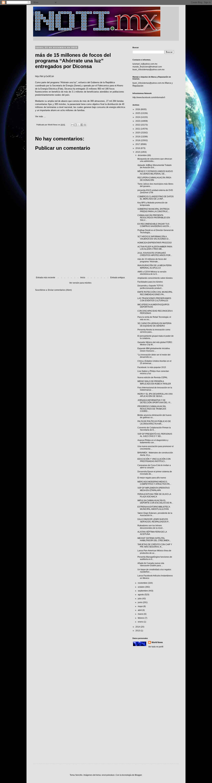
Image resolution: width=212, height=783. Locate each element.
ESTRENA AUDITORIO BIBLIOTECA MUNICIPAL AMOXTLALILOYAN (153, 508)
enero (141, 622)
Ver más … (40, 116)
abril (140, 610)
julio (140, 598)
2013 (138, 630)
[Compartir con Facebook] (81, 124)
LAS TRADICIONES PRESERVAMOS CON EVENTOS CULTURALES (154, 299)
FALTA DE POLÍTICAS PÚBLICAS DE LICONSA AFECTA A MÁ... (154, 422)
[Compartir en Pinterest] (85, 124)
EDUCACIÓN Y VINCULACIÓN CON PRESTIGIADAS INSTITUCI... (154, 460)
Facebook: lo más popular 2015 (151, 367)
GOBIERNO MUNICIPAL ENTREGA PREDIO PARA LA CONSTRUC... (153, 210)
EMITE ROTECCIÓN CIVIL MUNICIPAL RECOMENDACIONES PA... (155, 293)
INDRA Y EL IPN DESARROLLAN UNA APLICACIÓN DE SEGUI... (154, 395)
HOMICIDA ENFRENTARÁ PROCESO (154, 243)
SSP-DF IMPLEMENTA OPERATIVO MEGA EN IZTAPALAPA (153, 489)
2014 (138, 627)
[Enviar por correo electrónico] (72, 124)
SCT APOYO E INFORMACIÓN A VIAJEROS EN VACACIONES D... (153, 237)
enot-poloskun (108, 775)
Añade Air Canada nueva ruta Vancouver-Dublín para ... (150, 564)
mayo (140, 606)
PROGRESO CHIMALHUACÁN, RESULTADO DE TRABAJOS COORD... (151, 408)
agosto (141, 594)
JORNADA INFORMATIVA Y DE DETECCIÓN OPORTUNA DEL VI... (154, 401)
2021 (138, 129)
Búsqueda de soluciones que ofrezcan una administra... (154, 160)
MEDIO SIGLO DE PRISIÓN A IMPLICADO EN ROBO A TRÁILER (154, 382)
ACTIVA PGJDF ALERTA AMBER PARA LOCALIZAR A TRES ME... (154, 248)
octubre (141, 587)
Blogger (138, 775)
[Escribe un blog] (75, 124)
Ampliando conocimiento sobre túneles (155, 278)
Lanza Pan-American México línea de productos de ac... (154, 551)
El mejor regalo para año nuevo (151, 478)
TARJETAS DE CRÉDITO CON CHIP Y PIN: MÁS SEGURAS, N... (154, 545)
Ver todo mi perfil (155, 647)
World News (157, 642)
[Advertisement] (80, 249)
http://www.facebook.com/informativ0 (148, 97)
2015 (138, 152)
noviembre (143, 583)
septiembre (143, 591)
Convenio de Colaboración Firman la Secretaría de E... (154, 428)
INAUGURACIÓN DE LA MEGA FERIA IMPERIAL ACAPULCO (154, 266)
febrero (141, 618)
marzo (141, 614)
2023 (138, 121)
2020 (138, 132)
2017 (138, 144)
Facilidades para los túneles (150, 282)
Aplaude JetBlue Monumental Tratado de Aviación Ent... (154, 166)
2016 (138, 148)
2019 (138, 136)
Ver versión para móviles (80, 283)
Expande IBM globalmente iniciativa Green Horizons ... (153, 349)
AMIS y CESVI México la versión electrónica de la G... (151, 273)
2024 (138, 117)
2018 (138, 140)
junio (140, 602)
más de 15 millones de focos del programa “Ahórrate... (151, 260)
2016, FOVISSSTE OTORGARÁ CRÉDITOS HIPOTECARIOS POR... (154, 254)
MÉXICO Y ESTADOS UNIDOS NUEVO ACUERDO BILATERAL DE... (155, 172)
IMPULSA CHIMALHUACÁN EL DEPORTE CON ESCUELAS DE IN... (155, 501)
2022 (138, 125)
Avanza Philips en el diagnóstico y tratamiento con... (152, 441)
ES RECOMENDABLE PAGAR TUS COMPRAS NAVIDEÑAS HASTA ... (154, 225)
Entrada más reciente (45, 277)
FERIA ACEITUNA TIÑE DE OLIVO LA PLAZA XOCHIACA (154, 495)
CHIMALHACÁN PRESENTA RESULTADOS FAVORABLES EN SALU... (153, 217)
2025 (138, 113)
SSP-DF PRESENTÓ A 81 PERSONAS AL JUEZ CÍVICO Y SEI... (154, 435)
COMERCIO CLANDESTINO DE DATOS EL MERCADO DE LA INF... (155, 197)
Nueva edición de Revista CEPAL (152, 377)
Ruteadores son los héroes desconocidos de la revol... (150, 526)
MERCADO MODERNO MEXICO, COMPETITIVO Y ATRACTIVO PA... (154, 483)
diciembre (142, 155)
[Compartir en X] (78, 124)
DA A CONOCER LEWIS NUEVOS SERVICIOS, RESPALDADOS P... (153, 520)
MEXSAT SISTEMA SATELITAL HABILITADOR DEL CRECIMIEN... (154, 539)
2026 (138, 109)
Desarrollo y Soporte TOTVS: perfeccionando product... (150, 287)
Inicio (82, 277)
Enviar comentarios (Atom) (60, 290)
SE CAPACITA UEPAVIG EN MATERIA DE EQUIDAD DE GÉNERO (154, 324)
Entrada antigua (117, 277)
